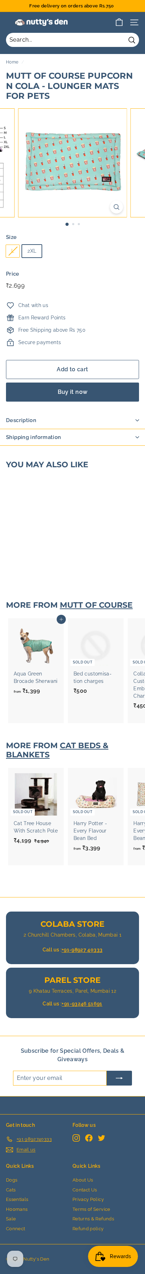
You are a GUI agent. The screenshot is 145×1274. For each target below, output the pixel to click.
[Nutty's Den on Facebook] (89, 1138)
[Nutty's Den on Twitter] (101, 1138)
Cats (10, 1189)
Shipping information (33, 437)
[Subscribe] (119, 1078)
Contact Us (84, 1189)
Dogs (11, 1180)
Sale (11, 1218)
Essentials (17, 1199)
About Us (82, 1180)
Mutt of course (96, 604)
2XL (31, 251)
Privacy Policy (88, 1199)
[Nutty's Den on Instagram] (76, 1138)
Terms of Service (91, 1209)
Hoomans (16, 1209)
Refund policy (88, 1228)
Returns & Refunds (93, 1218)
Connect (15, 1228)
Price (12, 274)
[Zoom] (116, 207)
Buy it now (73, 392)
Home (12, 62)
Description (21, 420)
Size (11, 237)
